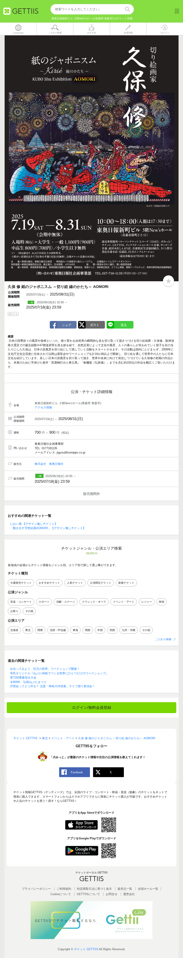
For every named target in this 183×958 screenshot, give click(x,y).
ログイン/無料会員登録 (91, 708)
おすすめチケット (49, 582)
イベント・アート (123, 601)
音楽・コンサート (21, 601)
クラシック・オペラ (94, 601)
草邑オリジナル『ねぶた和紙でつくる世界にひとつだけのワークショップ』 (59, 673)
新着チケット (126, 582)
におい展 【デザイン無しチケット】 (33, 524)
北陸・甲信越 (58, 630)
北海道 (14, 630)
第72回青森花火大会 (23, 677)
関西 (87, 630)
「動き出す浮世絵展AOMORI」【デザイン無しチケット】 (48, 528)
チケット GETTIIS (86, 949)
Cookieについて (60, 894)
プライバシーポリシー (36, 888)
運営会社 (129, 894)
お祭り (14, 611)
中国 (100, 630)
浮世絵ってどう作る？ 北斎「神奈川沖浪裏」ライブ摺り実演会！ (52, 686)
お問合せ (111, 894)
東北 (28, 630)
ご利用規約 (64, 888)
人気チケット (75, 582)
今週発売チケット (21, 582)
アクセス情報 (43, 407)
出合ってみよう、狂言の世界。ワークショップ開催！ (45, 668)
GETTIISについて (88, 894)
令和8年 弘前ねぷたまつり (28, 682)
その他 (29, 611)
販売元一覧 (125, 888)
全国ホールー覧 (148, 888)
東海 (75, 630)
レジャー (146, 601)
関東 (40, 630)
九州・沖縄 (128, 630)
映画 (161, 601)
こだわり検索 (163, 639)
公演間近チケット (100, 582)
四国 (112, 630)
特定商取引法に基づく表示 (94, 888)
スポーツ (44, 601)
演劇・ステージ (65, 601)
